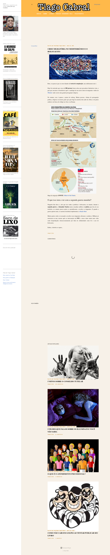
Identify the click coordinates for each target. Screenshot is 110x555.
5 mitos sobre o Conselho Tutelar (65, 381)
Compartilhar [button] (34, 45)
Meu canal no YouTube (9, 275)
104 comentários (59, 384)
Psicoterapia (79, 14)
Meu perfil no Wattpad (9, 277)
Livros (51, 14)
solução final (82, 211)
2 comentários (58, 476)
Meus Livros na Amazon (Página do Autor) (9, 283)
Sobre (45, 14)
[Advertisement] (65, 31)
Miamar (50, 93)
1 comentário (58, 538)
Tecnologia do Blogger (67, 547)
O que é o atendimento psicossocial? (67, 474)
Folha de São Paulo (69, 195)
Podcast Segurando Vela (64, 14)
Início (39, 14)
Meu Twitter (6, 280)
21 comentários (59, 434)
